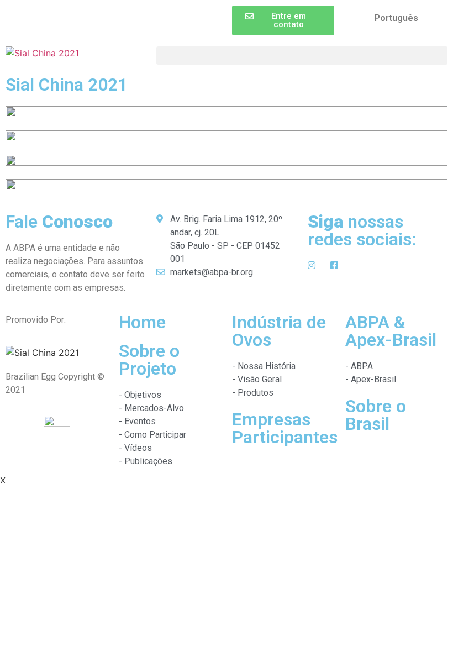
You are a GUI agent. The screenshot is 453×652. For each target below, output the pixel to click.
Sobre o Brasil (375, 415)
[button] (283, 20)
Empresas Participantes (285, 428)
